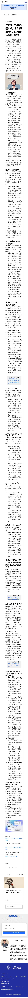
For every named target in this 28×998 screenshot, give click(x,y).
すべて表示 (20, 874)
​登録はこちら (14, 8)
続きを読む (15, 15)
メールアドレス (6, 925)
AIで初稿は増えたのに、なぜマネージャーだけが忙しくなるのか (14, 891)
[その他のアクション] (22, 22)
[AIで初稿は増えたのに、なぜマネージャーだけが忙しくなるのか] (14, 882)
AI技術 (6, 863)
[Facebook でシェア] (6, 867)
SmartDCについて (5, 981)
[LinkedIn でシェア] (12, 867)
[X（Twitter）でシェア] (9, 867)
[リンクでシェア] (16, 867)
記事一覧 (6, 15)
